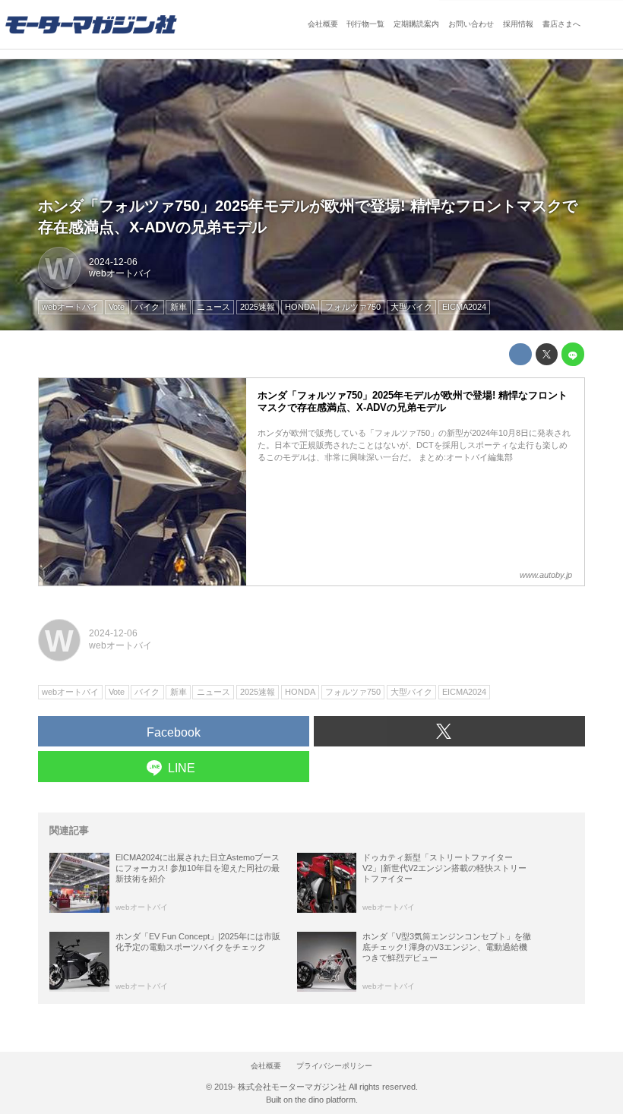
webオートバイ (120, 273)
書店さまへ (561, 24)
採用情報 (518, 24)
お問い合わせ (471, 24)
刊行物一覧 (365, 24)
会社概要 (323, 24)
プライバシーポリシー (334, 1066)
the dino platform (325, 1099)
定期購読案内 (416, 24)
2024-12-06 (113, 262)
